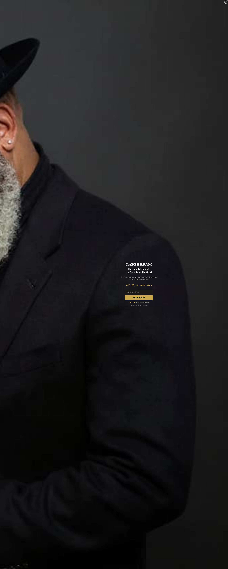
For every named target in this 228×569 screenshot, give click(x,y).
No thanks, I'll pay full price (139, 305)
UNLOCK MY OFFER (139, 297)
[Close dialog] (226, 2)
